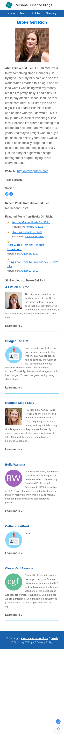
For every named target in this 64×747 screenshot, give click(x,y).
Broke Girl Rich (32, 22)
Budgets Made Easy (19, 403)
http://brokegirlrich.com (32, 171)
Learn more (14, 325)
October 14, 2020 (34, 236)
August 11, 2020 (29, 253)
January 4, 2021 (34, 226)
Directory (19, 642)
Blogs (30, 642)
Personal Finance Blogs (34, 638)
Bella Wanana (15, 464)
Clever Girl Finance (19, 568)
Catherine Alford (17, 526)
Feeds (54, 638)
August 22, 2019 (29, 270)
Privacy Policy (45, 642)
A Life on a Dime (17, 287)
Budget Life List (16, 341)
